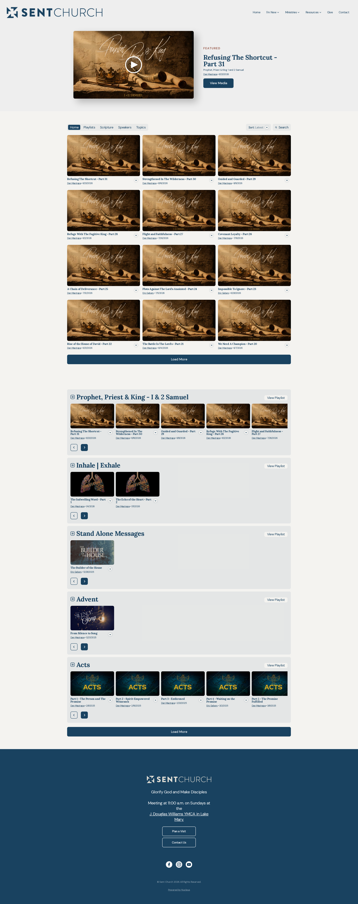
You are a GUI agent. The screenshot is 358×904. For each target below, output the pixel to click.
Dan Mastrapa (210, 74)
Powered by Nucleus (179, 890)
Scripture (106, 127)
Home (74, 127)
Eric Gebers (148, 293)
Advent (87, 599)
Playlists (89, 127)
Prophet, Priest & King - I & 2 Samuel (132, 397)
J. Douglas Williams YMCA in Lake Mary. (179, 816)
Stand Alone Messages (110, 533)
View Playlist (276, 398)
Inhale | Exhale (98, 465)
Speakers (124, 127)
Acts (83, 664)
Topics (141, 127)
